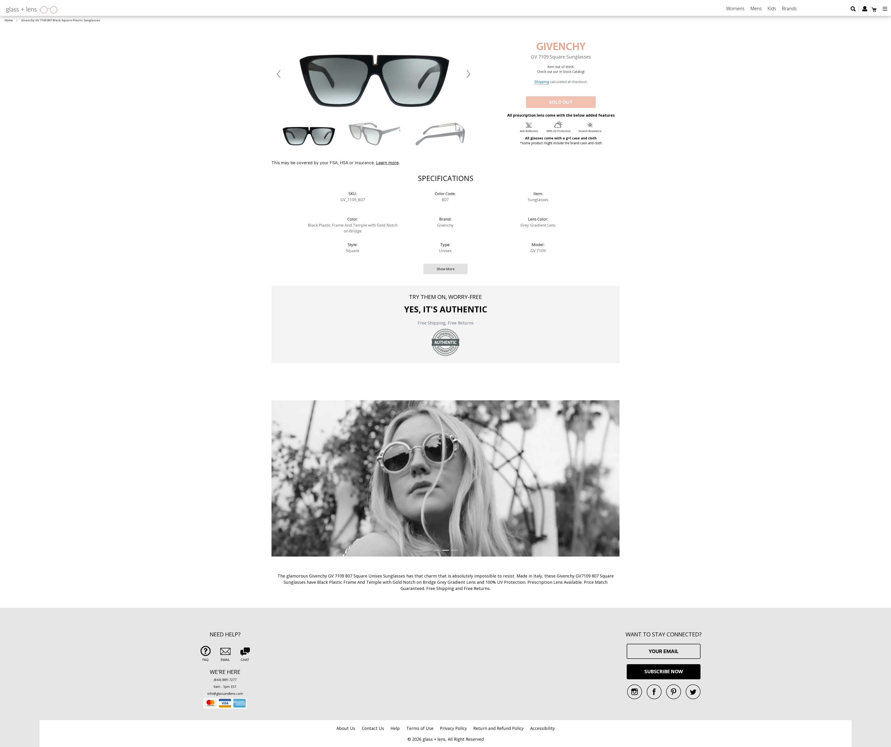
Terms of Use (419, 728)
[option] (309, 133)
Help (395, 728)
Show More (446, 269)
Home (9, 20)
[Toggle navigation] (885, 9)
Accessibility (542, 728)
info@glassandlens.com (225, 693)
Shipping (541, 82)
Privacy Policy (453, 728)
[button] (278, 74)
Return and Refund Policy (498, 728)
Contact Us (373, 728)
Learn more (387, 162)
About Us (345, 728)
